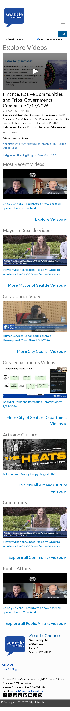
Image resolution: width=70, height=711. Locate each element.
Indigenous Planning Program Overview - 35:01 (30, 155)
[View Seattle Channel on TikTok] (20, 695)
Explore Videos (49, 219)
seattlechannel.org (51, 39)
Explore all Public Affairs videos (34, 623)
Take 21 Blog (9, 669)
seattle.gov (16, 39)
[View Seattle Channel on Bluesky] (25, 695)
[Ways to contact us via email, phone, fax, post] (40, 695)
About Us (7, 664)
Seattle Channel (45, 635)
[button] (35, 71)
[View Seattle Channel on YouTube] (30, 695)
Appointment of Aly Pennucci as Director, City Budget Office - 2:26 (34, 145)
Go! (62, 33)
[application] (35, 71)
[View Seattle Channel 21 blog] (35, 695)
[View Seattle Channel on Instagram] (15, 695)
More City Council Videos (40, 351)
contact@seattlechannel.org (26, 691)
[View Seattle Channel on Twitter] (10, 695)
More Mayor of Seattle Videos (35, 285)
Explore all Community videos (36, 557)
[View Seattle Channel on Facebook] (5, 695)
